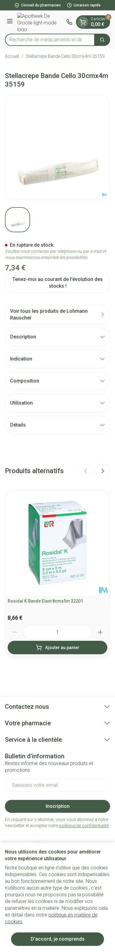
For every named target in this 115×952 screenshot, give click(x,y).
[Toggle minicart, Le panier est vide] (82, 22)
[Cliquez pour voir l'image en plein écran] (57, 147)
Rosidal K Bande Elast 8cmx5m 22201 (45, 601)
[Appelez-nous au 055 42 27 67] (69, 22)
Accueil (12, 56)
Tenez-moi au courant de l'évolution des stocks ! (57, 282)
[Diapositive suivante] (102, 471)
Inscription (58, 806)
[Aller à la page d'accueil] (40, 22)
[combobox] (50, 40)
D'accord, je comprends (58, 939)
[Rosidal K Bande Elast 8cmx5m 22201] (57, 543)
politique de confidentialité (84, 825)
